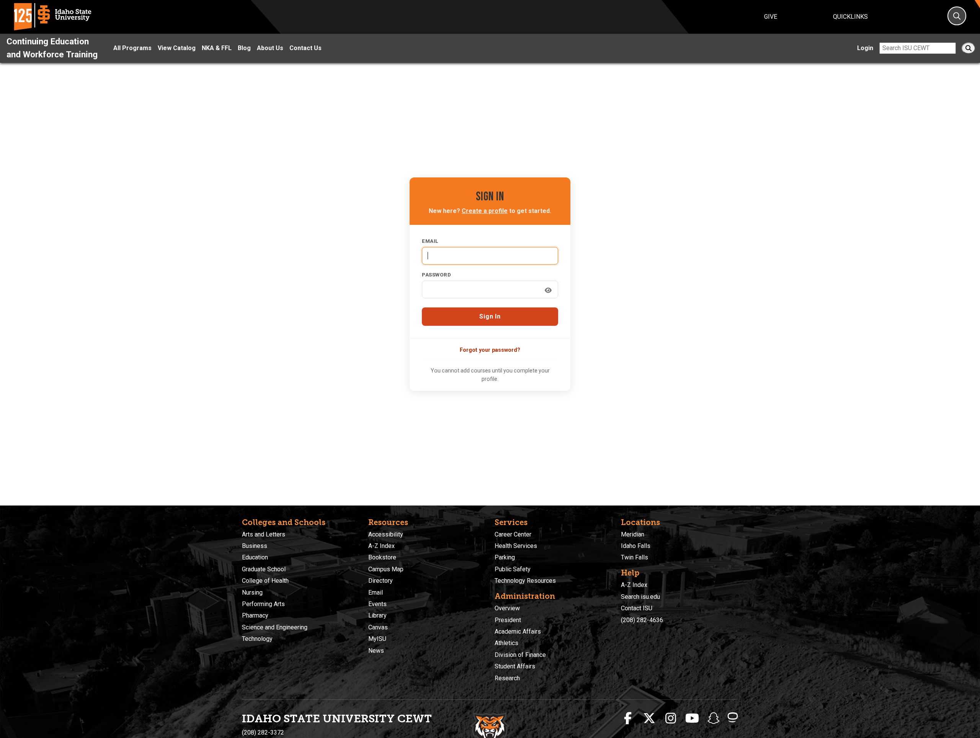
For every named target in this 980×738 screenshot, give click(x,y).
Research (507, 678)
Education (255, 557)
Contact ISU (636, 608)
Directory (380, 580)
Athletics (506, 643)
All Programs (132, 48)
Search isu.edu (640, 596)
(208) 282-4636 (642, 620)
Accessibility (385, 534)
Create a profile (485, 211)
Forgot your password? (490, 350)
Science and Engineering (274, 627)
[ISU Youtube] (692, 718)
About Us (270, 48)
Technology (257, 638)
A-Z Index (381, 545)
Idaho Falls (635, 545)
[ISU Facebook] (627, 718)
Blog (244, 48)
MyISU (377, 638)
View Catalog (177, 48)
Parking (505, 557)
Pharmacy (255, 615)
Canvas (378, 627)
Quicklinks (850, 16)
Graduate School (264, 569)
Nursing (252, 592)
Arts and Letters (263, 534)
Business (254, 545)
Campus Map (385, 569)
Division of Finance (520, 654)
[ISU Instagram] (670, 718)
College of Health (265, 580)
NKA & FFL (217, 48)
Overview (507, 608)
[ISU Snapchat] (713, 718)
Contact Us (305, 48)
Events (377, 604)
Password (436, 274)
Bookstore (382, 557)
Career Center (513, 534)
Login (865, 48)
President (508, 620)
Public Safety (513, 569)
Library (377, 615)
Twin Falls (634, 557)
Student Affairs (515, 666)
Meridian (632, 534)
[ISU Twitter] (649, 718)
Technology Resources (525, 580)
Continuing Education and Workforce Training (52, 47)
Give (770, 16)
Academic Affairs (518, 631)
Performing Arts (263, 604)
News (376, 650)
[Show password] (548, 291)
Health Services (516, 545)
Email (430, 241)
